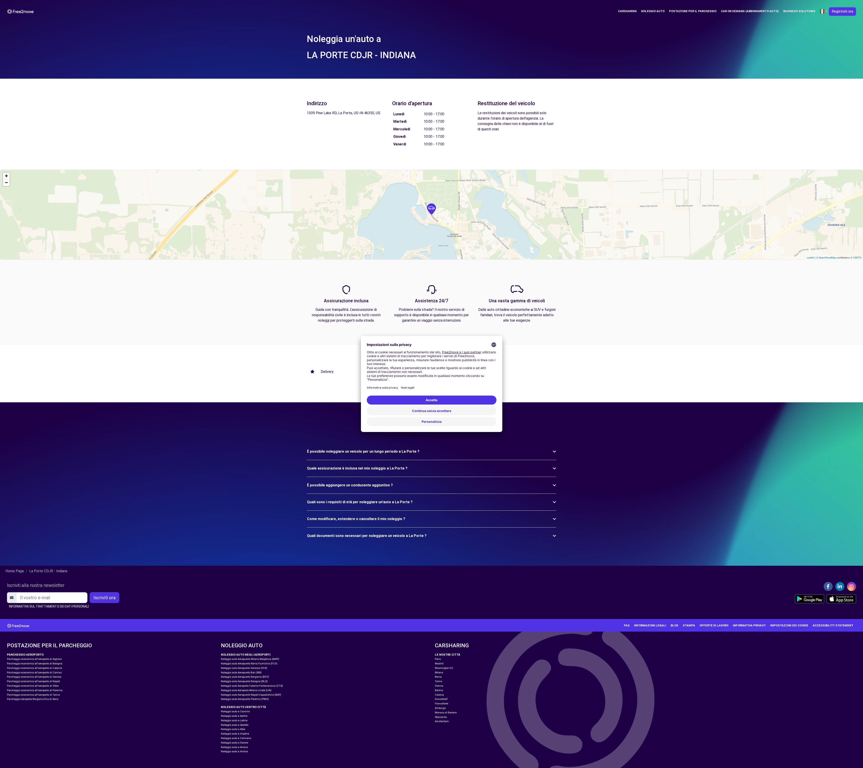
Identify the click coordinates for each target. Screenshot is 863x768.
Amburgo (440, 708)
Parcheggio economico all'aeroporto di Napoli (33, 681)
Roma (438, 676)
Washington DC (444, 668)
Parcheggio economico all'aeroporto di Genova (34, 676)
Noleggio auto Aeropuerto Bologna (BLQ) (244, 681)
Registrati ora (842, 11)
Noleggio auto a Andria (234, 751)
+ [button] (6, 176)
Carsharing (627, 11)
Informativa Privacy (749, 625)
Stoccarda (441, 717)
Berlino (439, 690)
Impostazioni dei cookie (789, 625)
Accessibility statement (833, 625)
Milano (439, 672)
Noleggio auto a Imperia (235, 733)
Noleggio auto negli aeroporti (246, 654)
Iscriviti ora (104, 597)
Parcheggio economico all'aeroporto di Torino (33, 694)
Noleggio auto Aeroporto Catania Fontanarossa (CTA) (252, 685)
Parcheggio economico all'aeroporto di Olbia (33, 685)
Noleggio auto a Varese (234, 742)
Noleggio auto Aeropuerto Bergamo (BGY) (245, 676)
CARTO (857, 257)
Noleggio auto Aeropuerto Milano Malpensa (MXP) (250, 659)
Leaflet (810, 257)
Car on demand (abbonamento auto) (750, 11)
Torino (438, 681)
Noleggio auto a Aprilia (234, 716)
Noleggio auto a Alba (233, 729)
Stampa (689, 625)
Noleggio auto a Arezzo (234, 747)
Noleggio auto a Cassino (235, 711)
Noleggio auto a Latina (234, 720)
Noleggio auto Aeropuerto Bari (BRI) (241, 672)
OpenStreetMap (827, 257)
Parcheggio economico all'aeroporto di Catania (34, 668)
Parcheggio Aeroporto (25, 654)
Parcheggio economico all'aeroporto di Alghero (34, 659)
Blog (674, 625)
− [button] (6, 182)
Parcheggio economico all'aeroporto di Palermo (34, 690)
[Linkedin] (839, 586)
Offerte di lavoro (714, 625)
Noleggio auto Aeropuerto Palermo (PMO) (245, 699)
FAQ (626, 625)
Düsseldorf (441, 699)
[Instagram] (851, 586)
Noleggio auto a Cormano (236, 738)
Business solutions (799, 11)
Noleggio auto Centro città (243, 707)
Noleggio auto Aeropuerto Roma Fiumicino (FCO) (249, 663)
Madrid (439, 663)
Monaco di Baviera (446, 712)
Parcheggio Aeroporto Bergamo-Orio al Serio (32, 699)
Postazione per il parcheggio (692, 11)
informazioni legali (650, 625)
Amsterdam (442, 721)
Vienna (439, 685)
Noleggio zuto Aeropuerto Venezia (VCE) (244, 668)
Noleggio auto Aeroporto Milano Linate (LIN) (246, 690)
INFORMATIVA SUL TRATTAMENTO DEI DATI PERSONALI (49, 606)
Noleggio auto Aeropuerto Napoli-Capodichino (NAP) (251, 694)
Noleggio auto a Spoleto (234, 724)
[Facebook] (828, 586)
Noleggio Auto (653, 11)
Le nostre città (447, 654)
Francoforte (441, 703)
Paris (438, 659)
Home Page (14, 571)
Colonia (439, 694)
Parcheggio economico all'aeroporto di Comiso (34, 672)
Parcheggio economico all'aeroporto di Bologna (34, 663)
